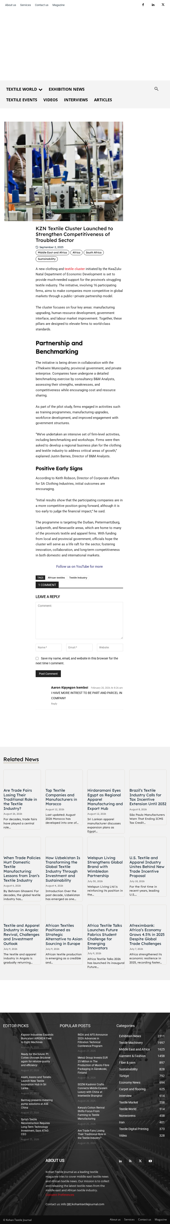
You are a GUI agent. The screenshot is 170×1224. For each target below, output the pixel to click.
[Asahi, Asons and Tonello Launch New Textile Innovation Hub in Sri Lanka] (10, 1080)
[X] (163, 5)
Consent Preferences (60, 1195)
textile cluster (75, 269)
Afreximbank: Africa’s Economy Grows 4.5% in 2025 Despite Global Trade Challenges (147, 934)
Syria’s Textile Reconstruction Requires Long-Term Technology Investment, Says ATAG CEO (35, 1127)
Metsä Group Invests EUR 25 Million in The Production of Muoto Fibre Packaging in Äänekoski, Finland (93, 1065)
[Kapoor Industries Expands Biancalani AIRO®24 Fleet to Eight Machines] (10, 1038)
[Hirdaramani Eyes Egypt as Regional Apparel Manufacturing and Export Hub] (106, 778)
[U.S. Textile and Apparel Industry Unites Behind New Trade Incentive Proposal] (148, 845)
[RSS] (130, 1161)
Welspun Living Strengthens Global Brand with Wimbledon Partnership (105, 866)
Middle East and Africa (52, 252)
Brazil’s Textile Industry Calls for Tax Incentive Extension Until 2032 (147, 797)
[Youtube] (150, 1161)
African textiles (56, 577)
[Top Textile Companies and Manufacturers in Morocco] (64, 778)
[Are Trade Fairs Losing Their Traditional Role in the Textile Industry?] (22, 778)
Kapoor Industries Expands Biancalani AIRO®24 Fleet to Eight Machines (37, 1038)
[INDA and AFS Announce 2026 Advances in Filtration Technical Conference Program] (67, 1038)
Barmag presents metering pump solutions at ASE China (37, 1104)
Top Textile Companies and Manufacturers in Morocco (61, 797)
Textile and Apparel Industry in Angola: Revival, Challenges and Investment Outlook (21, 934)
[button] (156, 89)
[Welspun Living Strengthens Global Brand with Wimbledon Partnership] (106, 845)
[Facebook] (143, 5)
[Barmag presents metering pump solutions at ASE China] (10, 1103)
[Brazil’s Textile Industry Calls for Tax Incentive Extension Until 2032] (148, 778)
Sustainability (47, 259)
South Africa (94, 252)
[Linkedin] (153, 5)
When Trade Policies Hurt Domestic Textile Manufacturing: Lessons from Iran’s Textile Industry (22, 869)
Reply (54, 703)
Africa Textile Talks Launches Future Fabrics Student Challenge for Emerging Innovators (104, 936)
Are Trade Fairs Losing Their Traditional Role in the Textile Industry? (20, 799)
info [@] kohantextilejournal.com (82, 1204)
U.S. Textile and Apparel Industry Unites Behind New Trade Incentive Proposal (146, 866)
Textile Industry (78, 577)
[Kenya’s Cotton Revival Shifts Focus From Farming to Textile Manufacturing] (67, 1111)
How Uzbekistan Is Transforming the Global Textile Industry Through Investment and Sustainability (63, 869)
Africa (76, 252)
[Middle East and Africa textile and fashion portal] (21, 1170)
